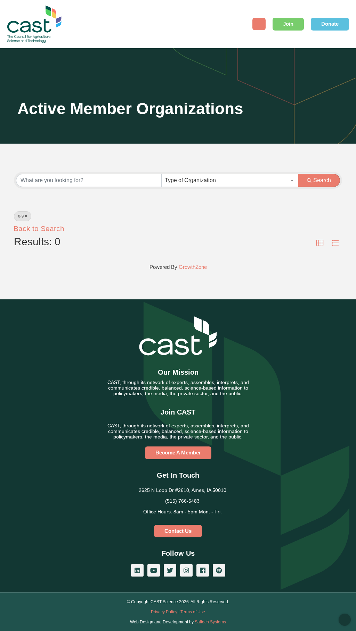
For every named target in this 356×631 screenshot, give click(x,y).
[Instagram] (186, 570)
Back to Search (39, 228)
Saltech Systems (210, 622)
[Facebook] (202, 570)
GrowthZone (193, 267)
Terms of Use (192, 611)
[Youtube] (153, 570)
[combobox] (230, 180)
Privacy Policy (164, 611)
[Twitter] (170, 570)
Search (322, 180)
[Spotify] (219, 570)
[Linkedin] (137, 570)
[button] (320, 243)
